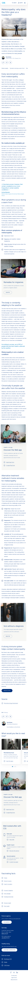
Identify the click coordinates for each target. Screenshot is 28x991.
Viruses (5, 877)
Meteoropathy (5, 68)
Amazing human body (8, 896)
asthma (6, 408)
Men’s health (6, 906)
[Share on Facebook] (6, 62)
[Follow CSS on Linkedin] (17, 972)
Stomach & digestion (8, 890)
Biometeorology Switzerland (11, 703)
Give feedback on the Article (13, 727)
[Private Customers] (3, 2)
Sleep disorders (8, 244)
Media (5, 962)
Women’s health (7, 903)
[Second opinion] (14, 859)
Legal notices (14, 977)
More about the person (12, 724)
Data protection (14, 979)
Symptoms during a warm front (17, 68)
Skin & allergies (7, 893)
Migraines (6, 239)
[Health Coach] (14, 848)
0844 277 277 (5, 933)
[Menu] (25, 3)
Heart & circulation (8, 884)
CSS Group (7, 965)
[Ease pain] (14, 837)
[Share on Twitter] (10, 62)
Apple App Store (10, 462)
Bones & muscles (7, 881)
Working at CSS (8, 959)
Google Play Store (10, 465)
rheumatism (5, 406)
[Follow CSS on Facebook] (11, 972)
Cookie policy (14, 975)
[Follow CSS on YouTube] (14, 972)
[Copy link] (3, 62)
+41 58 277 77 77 (5, 937)
